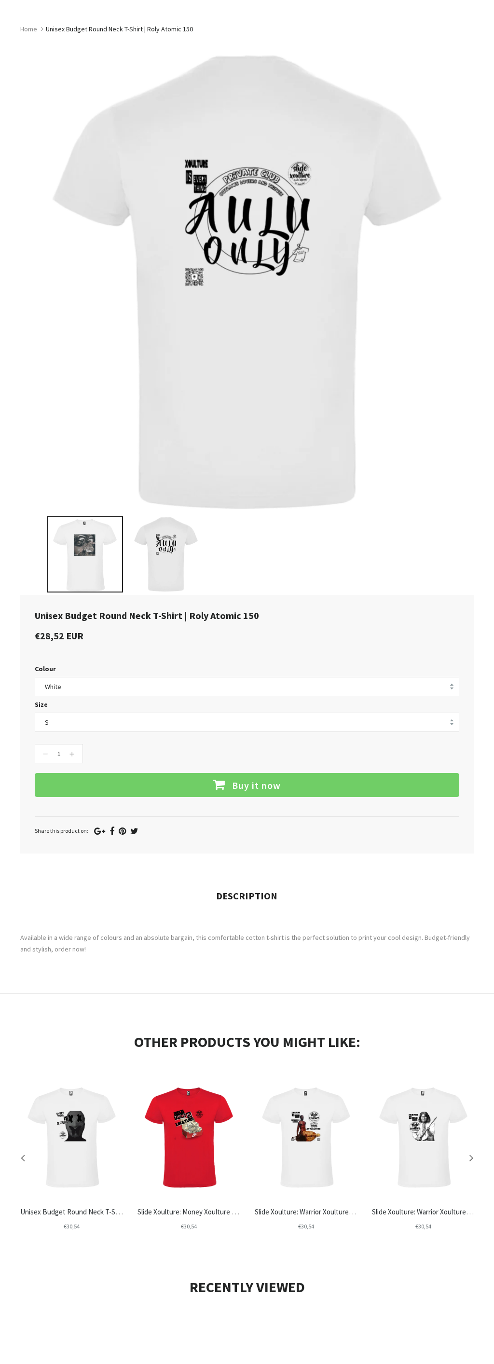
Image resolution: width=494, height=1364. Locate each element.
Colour (45, 668)
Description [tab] (246, 896)
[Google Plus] (99, 831)
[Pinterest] (122, 831)
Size (41, 704)
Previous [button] (22, 1157)
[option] (84, 554)
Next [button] (471, 1157)
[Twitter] (134, 831)
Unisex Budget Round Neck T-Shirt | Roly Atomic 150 (99, 1211)
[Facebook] (112, 831)
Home (28, 29)
